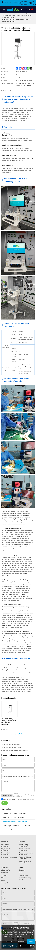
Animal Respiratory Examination (25, 862)
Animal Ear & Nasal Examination (25, 858)
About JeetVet (5, 870)
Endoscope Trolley (8, 17)
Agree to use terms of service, (18, 799)
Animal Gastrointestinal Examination (26, 853)
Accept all (31, 941)
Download (22, 870)
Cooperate (4, 872)
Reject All (9, 941)
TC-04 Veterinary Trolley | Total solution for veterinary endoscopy (8, 721)
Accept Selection (20, 941)
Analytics (16, 946)
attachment (8, 795)
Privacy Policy (23, 875)
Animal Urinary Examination (23, 845)
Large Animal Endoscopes (5, 849)
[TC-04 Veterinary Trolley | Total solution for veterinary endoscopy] (9, 709)
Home (4, 15)
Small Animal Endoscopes (5, 845)
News (3, 880)
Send (4, 803)
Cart (30, 9)
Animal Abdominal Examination (24, 849)
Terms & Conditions (28, 799)
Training (3, 875)
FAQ (2, 878)
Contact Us (4, 883)
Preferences (25, 946)
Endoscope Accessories (9, 857)
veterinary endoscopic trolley (11, 747)
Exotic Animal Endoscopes (5, 853)
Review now (22, 734)
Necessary (8, 946)
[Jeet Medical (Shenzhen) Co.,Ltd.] (13, 9)
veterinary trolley (24, 750)
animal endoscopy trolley (9, 750)
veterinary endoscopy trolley (11, 744)
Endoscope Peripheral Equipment (21, 15)
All (8, 15)
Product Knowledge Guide (25, 878)
